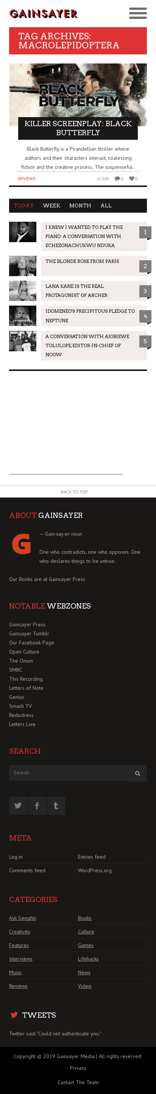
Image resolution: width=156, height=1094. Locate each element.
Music (15, 972)
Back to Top (74, 491)
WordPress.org (95, 870)
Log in (16, 856)
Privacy (78, 1068)
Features (19, 945)
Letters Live (22, 724)
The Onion (21, 660)
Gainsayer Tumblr (29, 633)
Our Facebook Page (31, 642)
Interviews (21, 958)
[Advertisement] (66, 427)
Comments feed (27, 870)
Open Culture (24, 651)
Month (80, 206)
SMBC (15, 669)
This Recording (26, 678)
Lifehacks (88, 958)
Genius (16, 697)
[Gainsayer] (43, 14)
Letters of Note (26, 688)
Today (24, 206)
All (106, 206)
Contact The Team (78, 1082)
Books (85, 918)
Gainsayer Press (67, 579)
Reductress (21, 715)
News (84, 972)
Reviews (27, 178)
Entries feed (92, 856)
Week (51, 206)
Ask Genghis (22, 918)
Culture (86, 931)
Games (86, 945)
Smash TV (20, 706)
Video (84, 986)
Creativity (19, 931)
